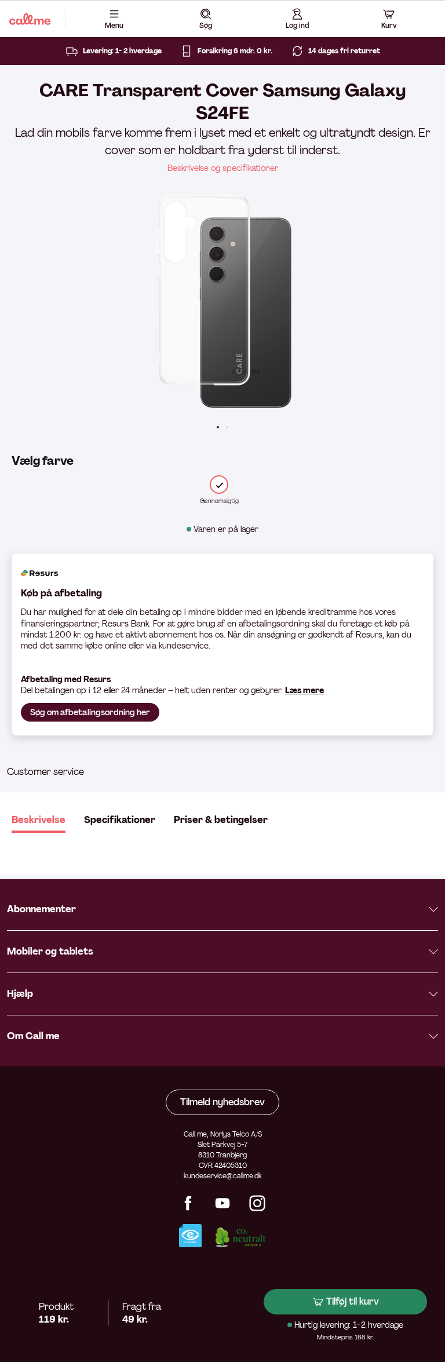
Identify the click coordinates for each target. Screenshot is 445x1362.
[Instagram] (257, 1208)
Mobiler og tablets (50, 951)
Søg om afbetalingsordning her (90, 712)
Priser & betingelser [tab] (221, 820)
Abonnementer (41, 909)
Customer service (45, 772)
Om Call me (33, 1036)
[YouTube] (222, 1208)
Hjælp (20, 994)
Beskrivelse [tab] (38, 820)
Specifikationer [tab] (119, 820)
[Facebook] (188, 1208)
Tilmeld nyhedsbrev (222, 1102)
